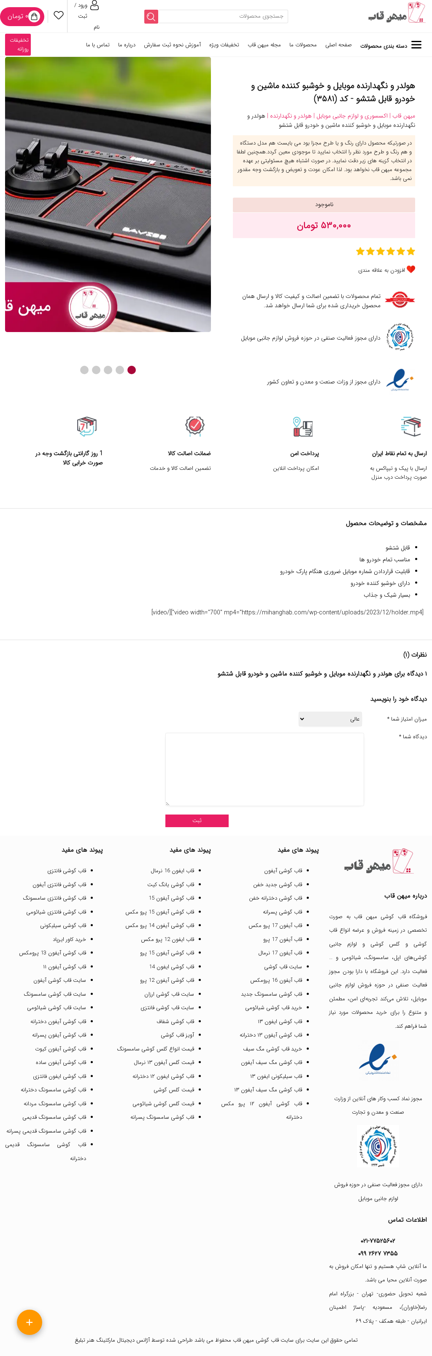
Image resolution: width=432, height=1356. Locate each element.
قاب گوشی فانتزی (66, 870)
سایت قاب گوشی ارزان (169, 994)
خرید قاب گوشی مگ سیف (272, 1049)
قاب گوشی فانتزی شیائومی (56, 912)
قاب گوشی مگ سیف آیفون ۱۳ (268, 1089)
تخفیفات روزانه (19, 45)
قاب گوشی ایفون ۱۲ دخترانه (163, 1076)
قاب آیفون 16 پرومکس (276, 980)
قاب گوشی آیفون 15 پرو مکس (159, 912)
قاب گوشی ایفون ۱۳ (280, 1021)
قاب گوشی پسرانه (282, 912)
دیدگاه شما (413, 737)
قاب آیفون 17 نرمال (280, 953)
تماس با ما (98, 44)
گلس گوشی (385, 944)
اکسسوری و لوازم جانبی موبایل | (350, 116)
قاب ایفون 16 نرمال (172, 870)
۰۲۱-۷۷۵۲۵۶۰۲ (378, 1241)
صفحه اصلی (338, 44)
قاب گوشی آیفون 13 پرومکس (52, 953)
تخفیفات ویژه (224, 44)
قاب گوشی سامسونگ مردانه (55, 1103)
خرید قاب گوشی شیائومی (273, 1007)
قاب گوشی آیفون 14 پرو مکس (159, 925)
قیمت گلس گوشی (174, 1089)
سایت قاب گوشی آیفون (59, 980)
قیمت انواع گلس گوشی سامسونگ (155, 1049)
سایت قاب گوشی (283, 966)
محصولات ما (303, 44)
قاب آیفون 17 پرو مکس (275, 925)
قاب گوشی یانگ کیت (170, 884)
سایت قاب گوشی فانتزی (167, 1007)
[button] (131, 370)
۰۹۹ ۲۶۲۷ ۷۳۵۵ (378, 1254)
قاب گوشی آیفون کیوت (60, 1049)
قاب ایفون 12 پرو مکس (167, 939)
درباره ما (126, 44)
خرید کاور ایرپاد (69, 939)
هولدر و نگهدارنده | (288, 116)
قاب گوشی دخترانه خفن (275, 898)
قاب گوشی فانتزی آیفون (59, 884)
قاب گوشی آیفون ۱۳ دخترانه (271, 1035)
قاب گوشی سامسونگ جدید (271, 994)
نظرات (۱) (415, 655)
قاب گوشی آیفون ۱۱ (64, 966)
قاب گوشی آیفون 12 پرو (167, 980)
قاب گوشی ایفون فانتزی (59, 1076)
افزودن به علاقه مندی (381, 270)
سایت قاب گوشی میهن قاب (263, 1340)
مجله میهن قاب (264, 44)
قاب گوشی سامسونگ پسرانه (162, 1117)
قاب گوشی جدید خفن (277, 884)
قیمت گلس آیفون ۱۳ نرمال (164, 1062)
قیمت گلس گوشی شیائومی (163, 1103)
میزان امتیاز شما (407, 719)
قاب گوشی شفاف (175, 1021)
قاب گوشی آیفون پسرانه (59, 1035)
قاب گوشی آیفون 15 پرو (167, 953)
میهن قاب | (401, 116)
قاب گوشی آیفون (283, 870)
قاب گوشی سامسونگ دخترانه (53, 1089)
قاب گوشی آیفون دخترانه (58, 1021)
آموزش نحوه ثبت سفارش (172, 44)
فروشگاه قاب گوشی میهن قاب (390, 916)
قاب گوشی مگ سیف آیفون (271, 1062)
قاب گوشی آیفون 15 (171, 898)
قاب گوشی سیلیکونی (63, 925)
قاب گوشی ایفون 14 (171, 966)
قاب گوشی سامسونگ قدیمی (54, 1117)
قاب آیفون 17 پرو (282, 939)
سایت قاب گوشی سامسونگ (55, 994)
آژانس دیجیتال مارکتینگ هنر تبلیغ (112, 1340)
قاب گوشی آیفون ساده (61, 1062)
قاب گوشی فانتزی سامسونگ (54, 898)
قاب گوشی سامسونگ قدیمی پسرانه (46, 1131)
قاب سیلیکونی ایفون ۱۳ (276, 1076)
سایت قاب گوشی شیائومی (56, 1007)
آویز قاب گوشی (177, 1035)
